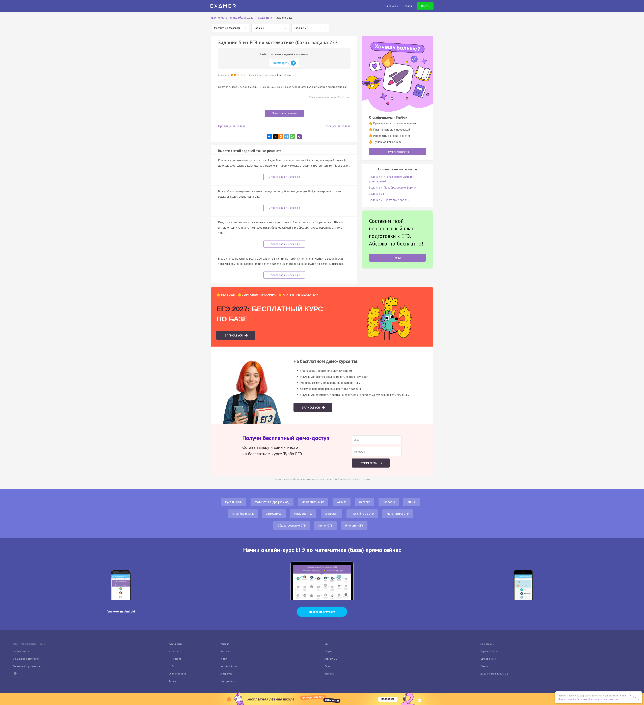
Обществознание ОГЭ (291, 525)
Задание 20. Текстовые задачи (389, 200)
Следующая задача (338, 126)
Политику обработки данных (572, 699)
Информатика (303, 513)
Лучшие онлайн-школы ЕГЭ (494, 673)
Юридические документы (26, 658)
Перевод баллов (489, 651)
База (174, 666)
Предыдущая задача (232, 126)
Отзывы (484, 666)
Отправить (369, 463)
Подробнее (387, 699)
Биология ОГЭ (354, 525)
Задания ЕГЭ (331, 658)
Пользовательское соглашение (604, 699)
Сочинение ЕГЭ (488, 658)
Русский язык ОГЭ (362, 513)
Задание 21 (376, 194)
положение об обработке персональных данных (345, 479)
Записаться (234, 335)
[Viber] (299, 136)
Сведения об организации (26, 666)
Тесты (327, 666)
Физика (341, 502)
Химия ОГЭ (325, 525)
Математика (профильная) (272, 502)
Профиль (176, 658)
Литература (274, 513)
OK (634, 697)
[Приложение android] (15, 673)
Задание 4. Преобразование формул (392, 187)
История (364, 502)
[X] (275, 136)
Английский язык (243, 513)
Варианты (329, 673)
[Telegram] (286, 136)
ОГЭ (327, 643)
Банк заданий (487, 643)
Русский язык (233, 502)
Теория (328, 651)
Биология (389, 502)
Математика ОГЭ (397, 513)
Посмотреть (281, 63)
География (331, 513)
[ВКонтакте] (269, 136)
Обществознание (313, 502)
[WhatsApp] (292, 136)
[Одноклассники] (280, 136)
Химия (411, 502)
